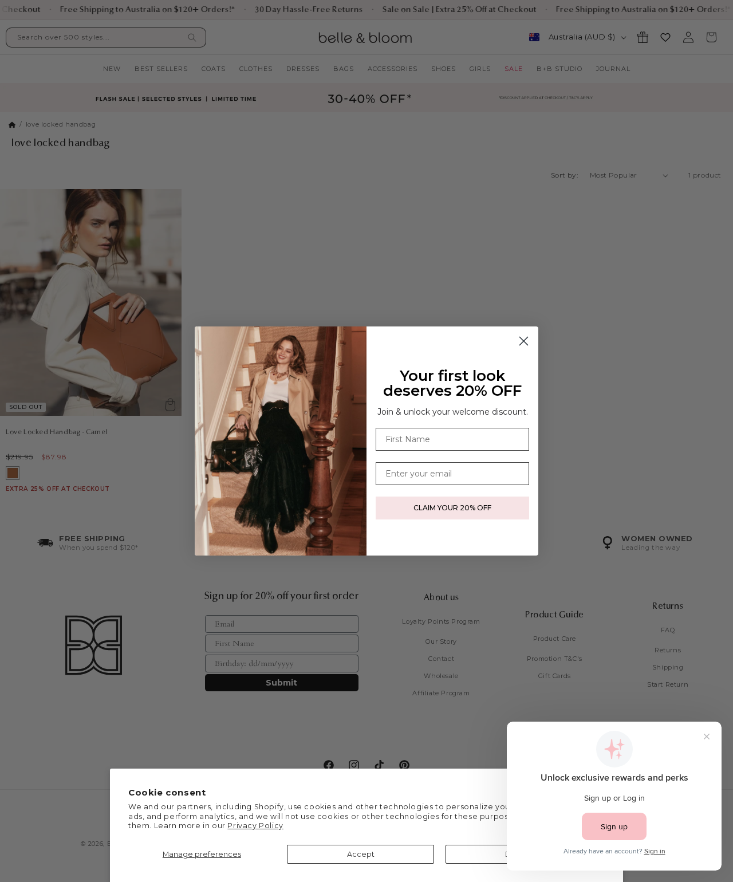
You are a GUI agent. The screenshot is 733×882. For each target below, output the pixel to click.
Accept (361, 854)
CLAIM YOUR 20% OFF (452, 507)
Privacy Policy (255, 825)
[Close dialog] (524, 341)
